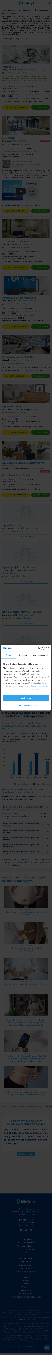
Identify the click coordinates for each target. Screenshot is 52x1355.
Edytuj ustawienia (24, 705)
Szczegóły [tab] (23, 655)
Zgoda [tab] (8, 655)
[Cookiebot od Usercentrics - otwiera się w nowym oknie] (38, 648)
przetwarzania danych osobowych (23, 689)
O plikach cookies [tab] (41, 655)
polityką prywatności (38, 686)
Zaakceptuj (26, 698)
